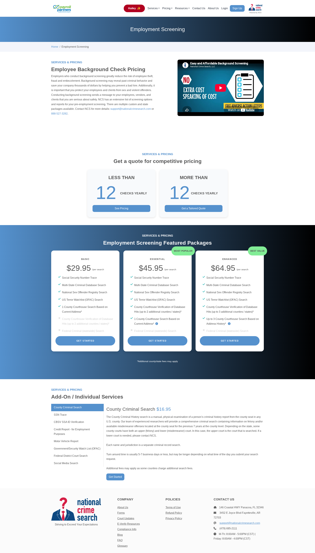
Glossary (122, 545)
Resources (181, 8)
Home (54, 46)
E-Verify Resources (128, 523)
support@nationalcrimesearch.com (130, 108)
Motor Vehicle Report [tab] (66, 441)
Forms (121, 512)
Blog (120, 534)
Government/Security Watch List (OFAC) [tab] (77, 448)
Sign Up (237, 8)
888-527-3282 (59, 113)
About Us (213, 8)
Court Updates (125, 518)
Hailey (134, 8)
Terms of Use (173, 507)
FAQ (120, 540)
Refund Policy (174, 512)
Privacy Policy (174, 518)
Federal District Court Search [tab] (71, 455)
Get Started (85, 341)
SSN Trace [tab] (60, 414)
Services (152, 8)
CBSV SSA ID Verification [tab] (69, 422)
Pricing (166, 8)
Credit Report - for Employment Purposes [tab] (72, 431)
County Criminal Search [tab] (68, 407)
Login (224, 8)
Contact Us (198, 8)
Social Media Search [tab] (66, 463)
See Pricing (121, 208)
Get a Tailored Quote (194, 208)
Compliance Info (126, 529)
